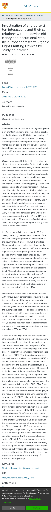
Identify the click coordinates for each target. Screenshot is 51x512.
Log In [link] (36, 6)
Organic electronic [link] (31, 468)
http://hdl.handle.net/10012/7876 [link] (18, 477)
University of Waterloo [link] (22, 15)
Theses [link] (39, 15)
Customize (6, 502)
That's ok (37, 508)
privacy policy (35, 498)
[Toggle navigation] (45, 6)
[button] (5, 6)
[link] (19, 87)
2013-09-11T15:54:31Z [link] (14, 96)
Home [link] (5, 15)
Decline (13, 508)
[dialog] (25, 499)
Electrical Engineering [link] (12, 468)
